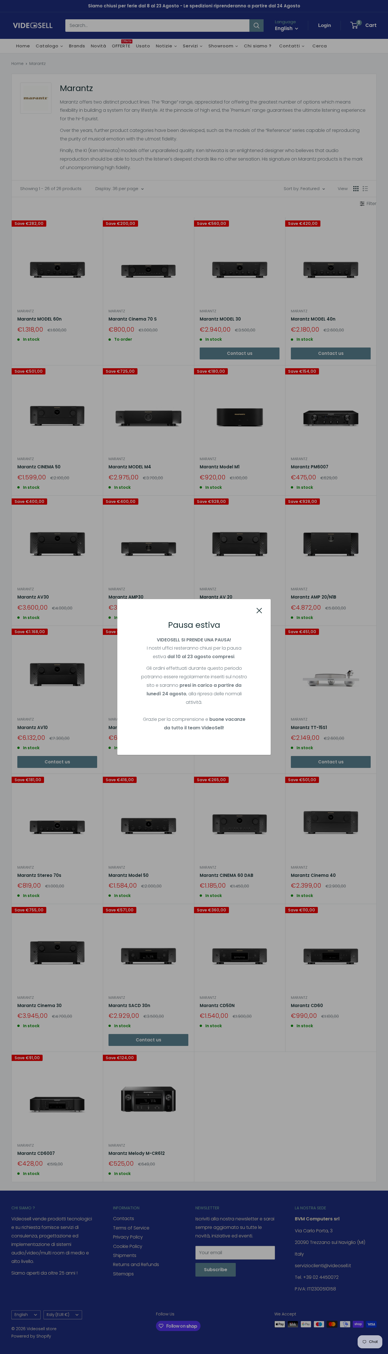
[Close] (259, 610)
